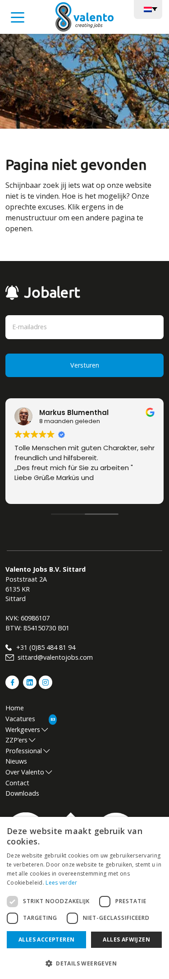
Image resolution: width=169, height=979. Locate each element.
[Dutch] (148, 8)
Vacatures (20, 718)
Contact (17, 783)
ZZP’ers (16, 740)
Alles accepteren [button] (46, 939)
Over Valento (24, 772)
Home (14, 708)
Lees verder (61, 882)
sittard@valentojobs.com (54, 657)
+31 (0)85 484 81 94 (44, 647)
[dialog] (84, 898)
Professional (23, 750)
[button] (84, 963)
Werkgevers (22, 729)
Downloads (22, 793)
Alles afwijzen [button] (126, 939)
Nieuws (16, 761)
